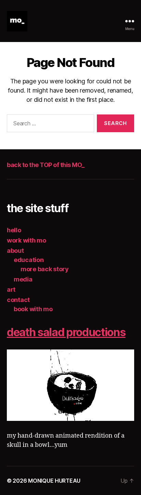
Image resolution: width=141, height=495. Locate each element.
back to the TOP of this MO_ (46, 164)
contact (18, 299)
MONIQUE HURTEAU (54, 480)
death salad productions (66, 332)
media (23, 279)
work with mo (26, 240)
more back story (45, 269)
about (15, 250)
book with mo (33, 309)
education (29, 259)
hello (14, 230)
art (11, 289)
